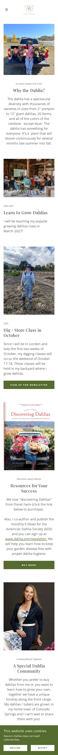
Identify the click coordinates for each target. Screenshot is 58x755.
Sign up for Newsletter (29, 384)
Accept (42, 748)
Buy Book (29, 565)
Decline (15, 748)
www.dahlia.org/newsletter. (26, 538)
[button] (7, 10)
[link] (29, 10)
